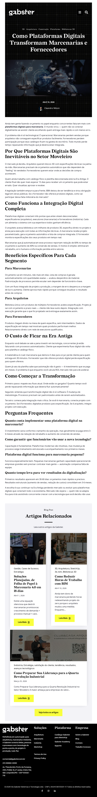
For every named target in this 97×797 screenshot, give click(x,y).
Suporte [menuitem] (58, 746)
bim (60, 571)
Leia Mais (22, 622)
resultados (70, 665)
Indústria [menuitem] (37, 743)
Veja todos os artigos (48, 713)
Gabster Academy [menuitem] (62, 742)
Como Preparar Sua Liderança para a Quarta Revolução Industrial (46, 675)
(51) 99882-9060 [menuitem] (10, 763)
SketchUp (75, 568)
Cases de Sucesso (30, 568)
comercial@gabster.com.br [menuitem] (14, 759)
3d (56, 571)
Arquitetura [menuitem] (39, 735)
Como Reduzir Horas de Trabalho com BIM (68, 580)
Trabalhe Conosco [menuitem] (83, 747)
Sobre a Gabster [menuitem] (82, 735)
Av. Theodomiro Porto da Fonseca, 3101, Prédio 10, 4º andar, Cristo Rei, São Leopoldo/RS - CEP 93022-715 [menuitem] (17, 771)
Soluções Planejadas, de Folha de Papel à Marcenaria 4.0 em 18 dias (27, 584)
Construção (44, 29)
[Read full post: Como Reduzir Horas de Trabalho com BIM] (69, 548)
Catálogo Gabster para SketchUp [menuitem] (62, 736)
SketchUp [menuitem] (38, 747)
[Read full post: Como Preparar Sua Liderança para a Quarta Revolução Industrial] (48, 645)
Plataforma (55, 29)
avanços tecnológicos (24, 668)
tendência (59, 665)
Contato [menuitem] (79, 743)
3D (23, 29)
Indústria (18, 665)
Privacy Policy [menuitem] (40, 758)
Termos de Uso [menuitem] (40, 754)
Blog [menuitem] (77, 739)
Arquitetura (31, 29)
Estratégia (19, 571)
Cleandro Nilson (52, 108)
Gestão (17, 568)
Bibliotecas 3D (68, 29)
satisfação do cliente (44, 665)
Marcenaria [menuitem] (38, 739)
